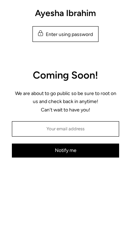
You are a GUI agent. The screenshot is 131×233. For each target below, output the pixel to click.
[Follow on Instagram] (72, 174)
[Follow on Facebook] (59, 174)
